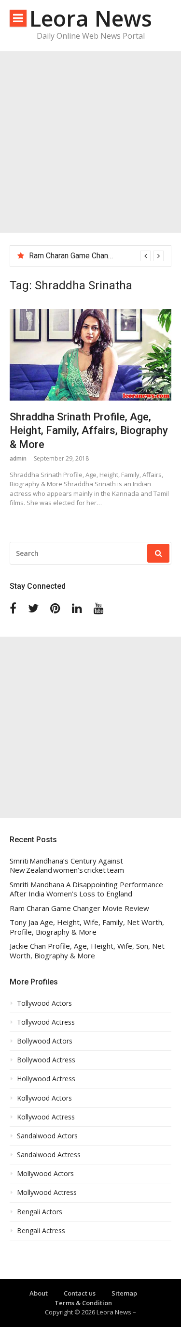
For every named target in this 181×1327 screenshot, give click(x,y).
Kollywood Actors (44, 1098)
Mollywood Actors (45, 1173)
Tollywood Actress (46, 1022)
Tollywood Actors (44, 1003)
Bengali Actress (41, 1230)
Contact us (80, 1293)
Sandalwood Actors (47, 1136)
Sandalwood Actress (49, 1154)
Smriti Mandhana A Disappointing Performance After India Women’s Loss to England (86, 889)
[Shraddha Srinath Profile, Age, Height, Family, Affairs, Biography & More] (90, 354)
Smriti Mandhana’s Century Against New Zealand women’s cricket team (67, 865)
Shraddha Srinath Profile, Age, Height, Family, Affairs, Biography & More (89, 430)
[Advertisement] (90, 142)
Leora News (90, 18)
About (38, 1293)
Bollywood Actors (44, 1041)
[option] (96, 256)
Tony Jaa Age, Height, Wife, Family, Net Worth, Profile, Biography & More (87, 927)
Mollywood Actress (47, 1192)
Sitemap (124, 1293)
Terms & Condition (83, 1302)
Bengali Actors (39, 1212)
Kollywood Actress (46, 1117)
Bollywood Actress (46, 1060)
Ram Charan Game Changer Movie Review (99, 255)
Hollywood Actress (46, 1078)
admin (18, 458)
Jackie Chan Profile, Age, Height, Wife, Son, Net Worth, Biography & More (87, 950)
